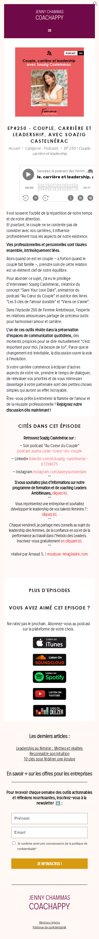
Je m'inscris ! (49, 863)
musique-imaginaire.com (67, 554)
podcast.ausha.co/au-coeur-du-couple (49, 451)
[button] (95, 4)
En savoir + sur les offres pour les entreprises (49, 773)
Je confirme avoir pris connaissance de (52, 846)
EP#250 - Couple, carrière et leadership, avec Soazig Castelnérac (49, 134)
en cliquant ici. (71, 541)
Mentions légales (49, 922)
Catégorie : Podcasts (41, 148)
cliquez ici (49, 514)
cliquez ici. (60, 493)
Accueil (13, 148)
